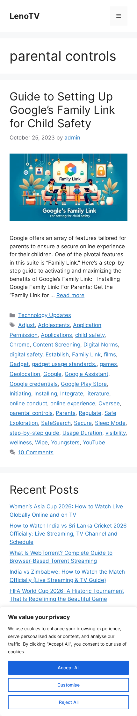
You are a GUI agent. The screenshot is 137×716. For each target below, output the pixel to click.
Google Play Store (84, 384)
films (110, 354)
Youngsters (65, 442)
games (108, 364)
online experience (72, 403)
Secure (83, 423)
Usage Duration (82, 433)
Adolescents (54, 325)
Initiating (20, 393)
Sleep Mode (110, 423)
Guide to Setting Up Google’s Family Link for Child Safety (62, 110)
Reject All (68, 702)
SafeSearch (56, 423)
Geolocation (25, 374)
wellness (21, 442)
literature (97, 393)
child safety (90, 335)
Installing (45, 393)
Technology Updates (44, 315)
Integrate (71, 393)
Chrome (20, 344)
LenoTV (25, 16)
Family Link (86, 354)
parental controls (31, 413)
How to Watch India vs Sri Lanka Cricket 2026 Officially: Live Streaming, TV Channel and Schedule (68, 533)
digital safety (26, 354)
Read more (70, 295)
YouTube (94, 442)
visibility (115, 433)
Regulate (90, 413)
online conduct (28, 403)
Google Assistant (86, 374)
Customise (68, 685)
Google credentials (34, 384)
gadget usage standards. (64, 364)
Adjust (26, 325)
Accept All (68, 667)
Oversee (109, 403)
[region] (68, 661)
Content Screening (56, 344)
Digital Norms (100, 344)
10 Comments (36, 452)
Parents (66, 413)
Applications (56, 335)
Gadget (19, 364)
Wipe (41, 442)
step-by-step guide (34, 433)
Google (52, 374)
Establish (57, 354)
